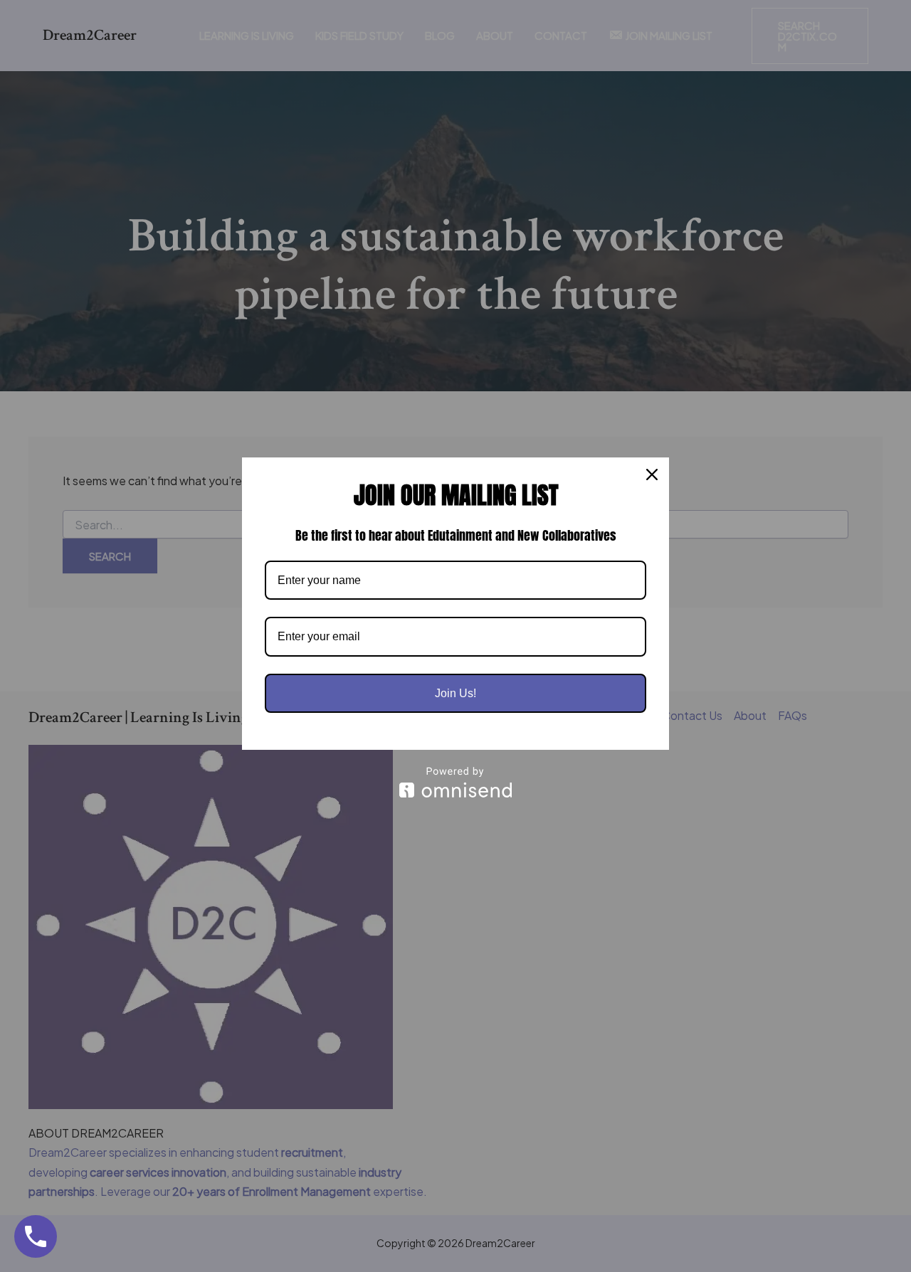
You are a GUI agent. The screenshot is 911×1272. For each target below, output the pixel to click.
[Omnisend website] (455, 782)
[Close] (652, 474)
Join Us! (455, 693)
